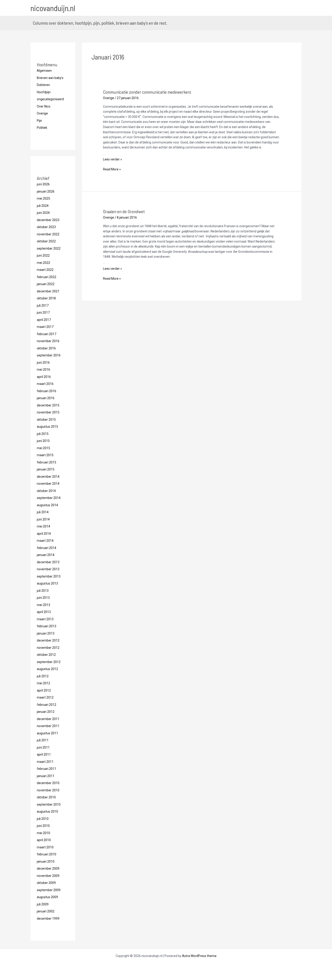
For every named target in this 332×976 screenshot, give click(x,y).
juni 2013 (43, 597)
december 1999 (48, 918)
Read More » (112, 169)
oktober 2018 (46, 298)
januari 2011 (45, 776)
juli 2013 (43, 590)
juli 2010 (43, 819)
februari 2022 (46, 277)
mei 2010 (43, 833)
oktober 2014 (46, 491)
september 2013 (49, 576)
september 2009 (49, 890)
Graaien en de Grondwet (124, 211)
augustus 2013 (47, 583)
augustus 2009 (47, 897)
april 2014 (44, 533)
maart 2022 (45, 270)
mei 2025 (43, 198)
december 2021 (48, 291)
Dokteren (43, 85)
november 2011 (48, 726)
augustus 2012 (47, 669)
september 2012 (49, 662)
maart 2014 (45, 540)
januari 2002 (45, 911)
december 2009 (48, 868)
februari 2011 (46, 769)
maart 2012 (45, 697)
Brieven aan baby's (50, 78)
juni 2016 (43, 362)
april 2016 (44, 377)
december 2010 (48, 783)
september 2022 (49, 248)
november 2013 (48, 569)
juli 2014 (43, 512)
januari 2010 (45, 861)
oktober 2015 (46, 419)
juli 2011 (43, 740)
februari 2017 (46, 334)
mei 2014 (43, 526)
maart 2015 (45, 455)
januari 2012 (45, 712)
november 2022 (48, 234)
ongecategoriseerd (50, 99)
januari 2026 (45, 191)
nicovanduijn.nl (52, 8)
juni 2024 (43, 213)
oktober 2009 (46, 883)
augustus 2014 (47, 505)
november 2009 (48, 876)
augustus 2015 (47, 426)
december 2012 (48, 640)
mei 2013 (43, 605)
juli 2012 (43, 676)
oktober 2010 (46, 797)
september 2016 (49, 355)
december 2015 (48, 405)
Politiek (42, 127)
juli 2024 (43, 206)
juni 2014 (43, 519)
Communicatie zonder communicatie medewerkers (147, 92)
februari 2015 (46, 462)
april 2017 (44, 320)
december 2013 (48, 562)
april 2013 (44, 612)
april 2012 (44, 690)
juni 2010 (43, 826)
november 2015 (48, 412)
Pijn (39, 120)
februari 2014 (46, 548)
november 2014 (48, 483)
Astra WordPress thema (199, 956)
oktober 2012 (46, 654)
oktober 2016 (46, 348)
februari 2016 (46, 391)
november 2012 (48, 647)
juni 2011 (43, 747)
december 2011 (48, 719)
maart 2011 (45, 762)
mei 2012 (43, 683)
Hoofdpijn (44, 92)
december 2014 (48, 476)
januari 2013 (45, 633)
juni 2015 (43, 441)
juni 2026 (43, 184)
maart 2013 (45, 619)
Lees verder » (112, 159)
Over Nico (43, 106)
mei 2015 (43, 448)
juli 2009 (43, 904)
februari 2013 (46, 626)
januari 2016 (45, 398)
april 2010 (44, 840)
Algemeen (44, 70)
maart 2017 (45, 327)
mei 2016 (43, 369)
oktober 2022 (46, 241)
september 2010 (49, 804)
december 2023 (48, 220)
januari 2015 (45, 469)
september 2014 (49, 498)
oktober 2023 (46, 227)
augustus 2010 (47, 811)
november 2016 (48, 341)
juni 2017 (43, 312)
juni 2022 (43, 255)
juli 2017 (43, 305)
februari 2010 (46, 854)
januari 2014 (45, 555)
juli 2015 (43, 434)
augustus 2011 (47, 733)
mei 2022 (43, 263)
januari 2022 (45, 284)
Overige (42, 113)
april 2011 (44, 754)
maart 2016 (45, 384)
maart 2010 (45, 847)
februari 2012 (46, 704)
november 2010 (48, 790)
